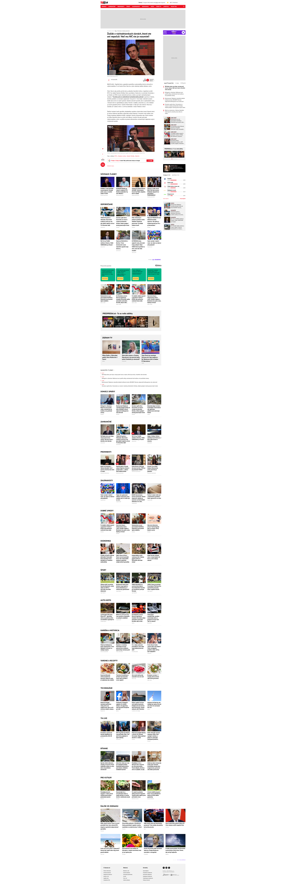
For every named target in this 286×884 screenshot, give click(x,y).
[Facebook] (164, 868)
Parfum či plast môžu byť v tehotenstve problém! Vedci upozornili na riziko (154, 496)
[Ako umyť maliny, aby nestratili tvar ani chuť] (139, 668)
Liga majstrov (103, 592)
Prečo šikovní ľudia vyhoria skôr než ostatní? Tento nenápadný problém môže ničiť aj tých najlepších (154, 648)
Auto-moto (106, 600)
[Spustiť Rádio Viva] (174, 31)
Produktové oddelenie (147, 872)
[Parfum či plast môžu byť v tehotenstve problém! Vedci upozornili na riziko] (154, 488)
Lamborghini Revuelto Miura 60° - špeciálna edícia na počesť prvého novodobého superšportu (107, 617)
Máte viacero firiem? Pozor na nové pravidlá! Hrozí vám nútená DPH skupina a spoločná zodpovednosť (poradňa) (122, 559)
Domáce (104, 6)
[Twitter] (169, 868)
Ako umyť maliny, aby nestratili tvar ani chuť (138, 676)
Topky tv (158, 6)
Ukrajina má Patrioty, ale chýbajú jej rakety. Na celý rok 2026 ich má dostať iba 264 (154, 705)
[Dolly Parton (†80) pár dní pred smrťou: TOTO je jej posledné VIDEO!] (139, 460)
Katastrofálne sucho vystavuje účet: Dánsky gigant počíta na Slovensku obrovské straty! (138, 559)
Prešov (148, 414)
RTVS (115, 156)
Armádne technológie (136, 710)
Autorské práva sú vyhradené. (169, 872)
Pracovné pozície (106, 266)
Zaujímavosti (136, 6)
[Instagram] (166, 868)
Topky (116, 30)
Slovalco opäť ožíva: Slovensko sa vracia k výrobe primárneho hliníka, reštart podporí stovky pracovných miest (130, 386)
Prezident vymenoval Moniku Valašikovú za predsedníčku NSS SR (106, 734)
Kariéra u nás (106, 876)
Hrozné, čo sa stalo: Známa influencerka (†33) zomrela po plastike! (152, 469)
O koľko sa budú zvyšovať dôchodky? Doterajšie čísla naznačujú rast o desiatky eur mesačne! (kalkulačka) (107, 559)
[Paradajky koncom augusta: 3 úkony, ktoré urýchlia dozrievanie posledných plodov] (107, 785)
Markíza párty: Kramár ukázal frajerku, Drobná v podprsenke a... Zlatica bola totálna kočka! (122, 469)
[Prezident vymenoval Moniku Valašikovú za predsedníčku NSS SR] (107, 726)
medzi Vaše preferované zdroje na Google (125, 160)
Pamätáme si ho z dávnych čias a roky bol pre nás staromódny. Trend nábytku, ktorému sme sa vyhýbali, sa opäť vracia (138, 766)
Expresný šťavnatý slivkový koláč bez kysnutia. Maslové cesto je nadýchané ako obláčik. (107, 677)
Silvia (156, 2)
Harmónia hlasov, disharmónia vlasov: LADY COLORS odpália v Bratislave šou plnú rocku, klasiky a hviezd (154, 299)
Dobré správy (107, 510)
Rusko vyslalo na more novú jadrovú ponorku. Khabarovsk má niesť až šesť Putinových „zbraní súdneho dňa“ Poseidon (138, 706)
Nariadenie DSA (107, 880)
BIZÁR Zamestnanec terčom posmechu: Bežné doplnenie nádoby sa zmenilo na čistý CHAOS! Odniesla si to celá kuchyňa (138, 498)
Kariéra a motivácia (110, 630)
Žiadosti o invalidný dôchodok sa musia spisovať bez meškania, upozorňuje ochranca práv (123, 647)
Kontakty (145, 867)
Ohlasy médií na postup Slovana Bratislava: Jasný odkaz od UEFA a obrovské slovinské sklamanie (107, 588)
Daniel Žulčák (130, 156)
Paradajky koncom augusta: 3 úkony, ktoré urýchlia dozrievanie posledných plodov (107, 794)
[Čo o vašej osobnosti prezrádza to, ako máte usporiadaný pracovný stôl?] (139, 638)
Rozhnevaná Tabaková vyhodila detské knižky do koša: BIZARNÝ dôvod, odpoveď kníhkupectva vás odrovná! (129, 382)
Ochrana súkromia (107, 872)
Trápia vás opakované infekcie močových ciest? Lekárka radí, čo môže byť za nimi (123, 497)
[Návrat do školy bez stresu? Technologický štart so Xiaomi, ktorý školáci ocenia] (154, 518)
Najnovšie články (107, 370)
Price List (125, 878)
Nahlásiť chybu (110, 166)
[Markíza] (165, 179)
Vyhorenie (149, 653)
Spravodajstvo (146, 870)
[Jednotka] (165, 186)
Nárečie (137, 156)
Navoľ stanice (166, 198)
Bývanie (104, 748)
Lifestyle (166, 6)
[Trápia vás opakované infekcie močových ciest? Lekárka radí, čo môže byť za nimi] (123, 488)
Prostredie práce (135, 651)
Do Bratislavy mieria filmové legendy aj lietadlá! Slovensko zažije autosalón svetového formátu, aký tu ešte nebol (123, 299)
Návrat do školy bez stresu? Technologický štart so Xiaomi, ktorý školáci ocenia (153, 527)
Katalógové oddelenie (147, 876)
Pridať (150, 160)
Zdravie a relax (174, 165)
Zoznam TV (107, 337)
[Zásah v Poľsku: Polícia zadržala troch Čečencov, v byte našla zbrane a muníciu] (154, 429)
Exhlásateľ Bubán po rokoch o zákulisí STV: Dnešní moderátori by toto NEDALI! (122, 191)
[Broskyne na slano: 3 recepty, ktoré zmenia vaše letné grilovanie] (154, 668)
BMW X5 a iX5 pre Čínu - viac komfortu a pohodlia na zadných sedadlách (122, 616)
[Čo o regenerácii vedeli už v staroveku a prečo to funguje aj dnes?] (167, 168)
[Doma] (165, 190)
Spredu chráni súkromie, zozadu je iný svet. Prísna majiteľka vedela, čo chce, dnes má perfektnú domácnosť (107, 766)
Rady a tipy (134, 678)
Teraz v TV (166, 175)
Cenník (124, 876)
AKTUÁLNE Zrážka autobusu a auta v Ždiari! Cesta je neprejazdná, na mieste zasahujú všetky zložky (177, 227)
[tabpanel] (174, 100)
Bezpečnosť (103, 710)
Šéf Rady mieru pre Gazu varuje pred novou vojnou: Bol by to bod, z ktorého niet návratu (124, 374)
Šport (128, 6)
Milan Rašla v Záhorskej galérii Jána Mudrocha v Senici (109, 357)
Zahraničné (111, 6)
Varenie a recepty (109, 660)
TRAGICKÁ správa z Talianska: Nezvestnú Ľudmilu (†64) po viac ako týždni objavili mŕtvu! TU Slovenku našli (123, 439)
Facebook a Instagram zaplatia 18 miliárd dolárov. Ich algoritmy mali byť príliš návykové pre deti (122, 706)
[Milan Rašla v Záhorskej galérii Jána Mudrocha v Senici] (111, 347)
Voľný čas (174, 6)
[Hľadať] (183, 6)
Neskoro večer (122, 156)
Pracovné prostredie (104, 651)
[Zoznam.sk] (167, 875)
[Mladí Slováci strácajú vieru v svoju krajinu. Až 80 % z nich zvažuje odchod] (154, 549)
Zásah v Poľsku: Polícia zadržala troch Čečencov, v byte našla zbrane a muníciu (154, 438)
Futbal (143, 363)
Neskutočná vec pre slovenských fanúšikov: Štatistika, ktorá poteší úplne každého (107, 298)
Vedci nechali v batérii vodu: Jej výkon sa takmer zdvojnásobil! (107, 496)
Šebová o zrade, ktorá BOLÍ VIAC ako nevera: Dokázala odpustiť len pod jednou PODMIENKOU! (153, 192)
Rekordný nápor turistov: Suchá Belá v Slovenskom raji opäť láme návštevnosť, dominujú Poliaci (154, 409)
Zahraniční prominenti (105, 473)
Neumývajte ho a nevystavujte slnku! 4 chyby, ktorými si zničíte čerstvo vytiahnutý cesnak (123, 794)
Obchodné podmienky (127, 874)
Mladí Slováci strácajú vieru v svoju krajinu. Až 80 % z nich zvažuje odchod (153, 558)
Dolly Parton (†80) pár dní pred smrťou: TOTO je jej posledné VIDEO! (138, 468)
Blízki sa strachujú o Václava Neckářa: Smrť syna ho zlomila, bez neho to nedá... (107, 469)
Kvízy (152, 6)
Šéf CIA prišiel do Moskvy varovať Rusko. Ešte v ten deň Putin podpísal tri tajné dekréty (123, 735)
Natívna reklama (126, 880)
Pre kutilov (106, 777)
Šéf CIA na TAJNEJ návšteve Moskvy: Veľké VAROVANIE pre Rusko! (138, 437)
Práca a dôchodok (119, 651)
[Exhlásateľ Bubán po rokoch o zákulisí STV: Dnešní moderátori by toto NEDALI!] (123, 182)
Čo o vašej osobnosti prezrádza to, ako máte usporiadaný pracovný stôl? (138, 647)
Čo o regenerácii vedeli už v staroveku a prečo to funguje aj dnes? (177, 168)
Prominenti (121, 6)
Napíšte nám (106, 878)
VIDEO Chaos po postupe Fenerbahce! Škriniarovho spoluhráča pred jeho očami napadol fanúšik (154, 587)
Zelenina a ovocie (135, 798)
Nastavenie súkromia (108, 874)
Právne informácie (107, 870)
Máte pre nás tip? (146, 880)
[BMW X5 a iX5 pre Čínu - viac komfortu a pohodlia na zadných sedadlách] (123, 608)
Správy (103, 361)
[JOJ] (165, 182)
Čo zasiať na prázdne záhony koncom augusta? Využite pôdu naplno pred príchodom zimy (139, 794)
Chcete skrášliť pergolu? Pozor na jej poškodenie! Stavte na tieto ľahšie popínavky (154, 794)
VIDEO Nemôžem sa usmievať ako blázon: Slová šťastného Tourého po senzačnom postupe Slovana (138, 588)
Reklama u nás (126, 870)
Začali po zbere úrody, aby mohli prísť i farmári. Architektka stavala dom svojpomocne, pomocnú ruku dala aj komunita (154, 766)
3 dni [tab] (177, 83)
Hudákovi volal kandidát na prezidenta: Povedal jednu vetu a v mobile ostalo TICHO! (107, 191)
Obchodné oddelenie (147, 874)
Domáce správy (108, 391)
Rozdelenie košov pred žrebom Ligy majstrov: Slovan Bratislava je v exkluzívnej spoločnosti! (122, 587)
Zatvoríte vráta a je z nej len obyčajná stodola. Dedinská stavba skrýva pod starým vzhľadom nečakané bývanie (122, 766)
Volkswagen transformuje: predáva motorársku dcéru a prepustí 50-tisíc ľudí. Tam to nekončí (153, 618)
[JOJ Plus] (165, 194)
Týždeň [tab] (182, 83)
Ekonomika (145, 6)
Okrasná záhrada (150, 798)
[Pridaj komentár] (103, 149)
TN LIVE (104, 718)
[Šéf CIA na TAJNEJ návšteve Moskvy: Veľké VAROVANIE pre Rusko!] (167, 220)
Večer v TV (175, 175)
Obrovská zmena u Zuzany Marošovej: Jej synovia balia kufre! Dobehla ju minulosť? (131, 357)
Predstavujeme (103, 621)
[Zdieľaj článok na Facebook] (103, 154)
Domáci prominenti (126, 30)
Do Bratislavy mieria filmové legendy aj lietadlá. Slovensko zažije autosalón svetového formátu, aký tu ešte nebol (138, 618)
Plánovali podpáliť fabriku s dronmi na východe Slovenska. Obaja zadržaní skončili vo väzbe (139, 735)
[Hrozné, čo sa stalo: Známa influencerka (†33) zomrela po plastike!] (154, 460)
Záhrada (102, 798)
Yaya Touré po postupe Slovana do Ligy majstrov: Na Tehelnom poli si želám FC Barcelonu (150, 358)
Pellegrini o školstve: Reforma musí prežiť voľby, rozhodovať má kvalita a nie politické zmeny (125, 378)
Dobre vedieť (103, 302)
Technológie (106, 688)
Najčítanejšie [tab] (169, 83)
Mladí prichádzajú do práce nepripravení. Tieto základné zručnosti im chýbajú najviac (107, 647)
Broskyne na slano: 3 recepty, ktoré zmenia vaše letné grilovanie (153, 676)
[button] (147, 80)
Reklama (125, 867)
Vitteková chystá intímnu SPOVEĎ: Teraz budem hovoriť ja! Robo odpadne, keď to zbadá (138, 191)
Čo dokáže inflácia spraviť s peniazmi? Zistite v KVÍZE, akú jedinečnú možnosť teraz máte (138, 298)
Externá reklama (126, 872)
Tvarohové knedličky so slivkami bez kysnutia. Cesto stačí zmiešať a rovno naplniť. (122, 677)
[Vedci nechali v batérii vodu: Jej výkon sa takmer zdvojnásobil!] (107, 488)
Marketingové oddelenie (148, 878)
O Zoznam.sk (107, 867)
